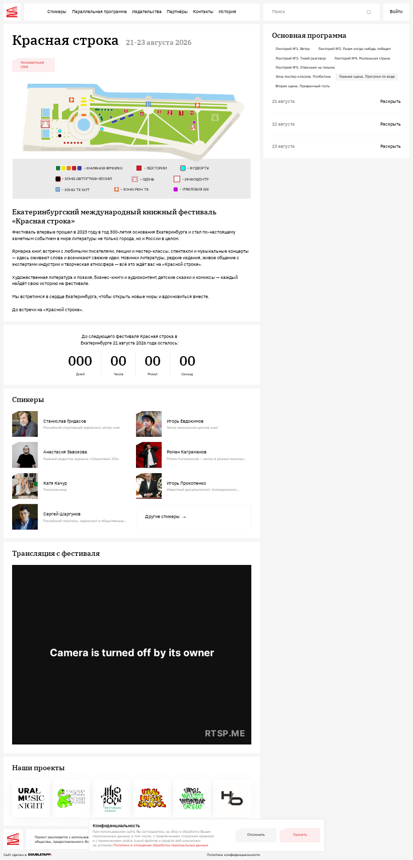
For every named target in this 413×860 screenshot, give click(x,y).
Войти (396, 11)
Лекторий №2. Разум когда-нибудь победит (354, 48)
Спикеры (56, 11)
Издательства (147, 11)
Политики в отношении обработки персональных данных (160, 845)
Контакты (203, 11)
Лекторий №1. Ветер (293, 48)
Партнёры (177, 11)
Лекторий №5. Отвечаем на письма (305, 67)
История (227, 11)
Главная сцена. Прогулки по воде (367, 76)
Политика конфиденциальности (233, 854)
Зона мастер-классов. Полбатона (303, 76)
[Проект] (31, 798)
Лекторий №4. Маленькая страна (362, 58)
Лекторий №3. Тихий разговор (301, 58)
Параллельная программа (99, 11)
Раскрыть (390, 101)
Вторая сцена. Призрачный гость (303, 86)
